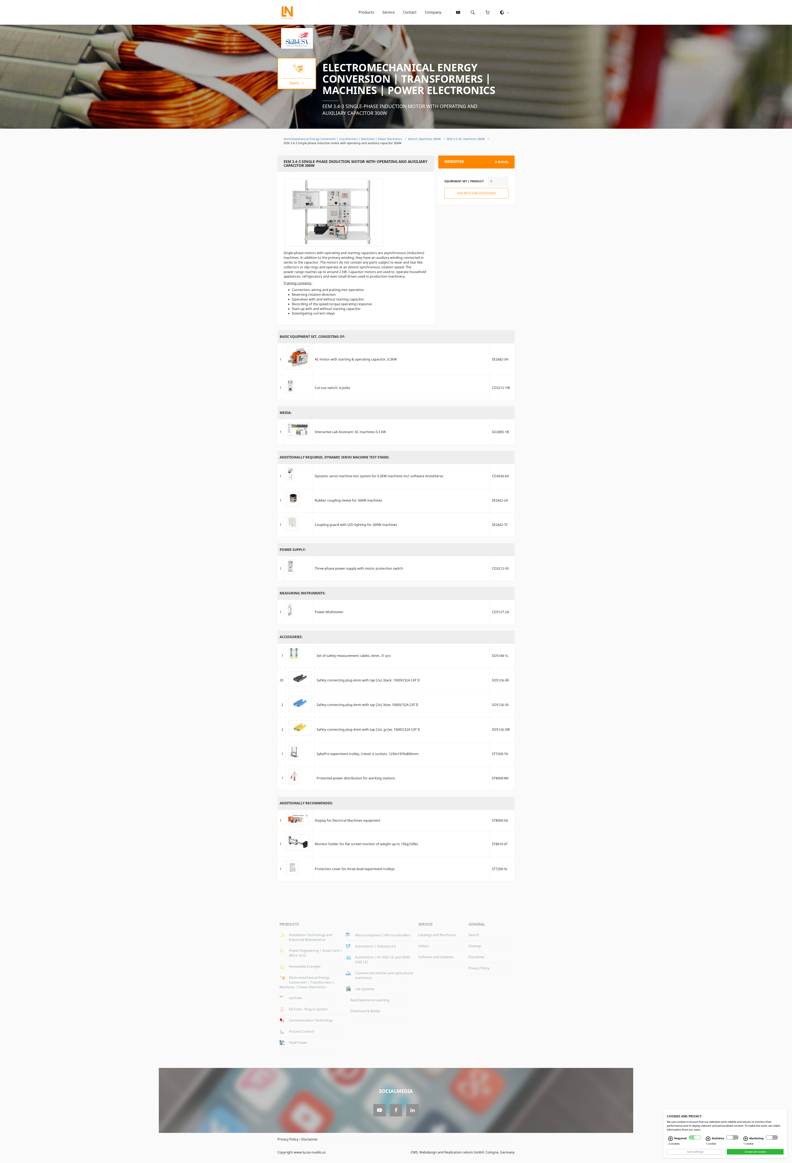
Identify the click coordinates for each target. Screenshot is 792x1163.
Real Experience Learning (369, 1000)
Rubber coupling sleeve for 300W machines (348, 500)
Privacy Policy (478, 968)
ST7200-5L (500, 869)
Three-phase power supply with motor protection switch (359, 568)
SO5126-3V (500, 704)
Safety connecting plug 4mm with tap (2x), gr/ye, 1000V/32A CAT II (368, 729)
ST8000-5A (500, 820)
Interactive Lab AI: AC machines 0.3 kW (350, 432)
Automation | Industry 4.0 (375, 946)
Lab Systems (365, 989)
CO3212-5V (500, 568)
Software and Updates (435, 957)
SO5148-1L (500, 655)
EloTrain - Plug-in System (308, 1009)
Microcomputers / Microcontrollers (383, 935)
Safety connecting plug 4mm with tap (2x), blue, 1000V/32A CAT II (367, 704)
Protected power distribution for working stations (356, 778)
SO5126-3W (501, 729)
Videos (423, 946)
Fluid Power (298, 1042)
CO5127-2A (500, 612)
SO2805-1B (500, 432)
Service (388, 12)
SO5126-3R (500, 680)
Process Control (301, 1031)
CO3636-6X (500, 476)
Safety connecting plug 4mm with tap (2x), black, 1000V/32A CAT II (368, 680)
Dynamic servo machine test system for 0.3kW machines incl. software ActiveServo (379, 476)
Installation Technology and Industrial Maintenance (310, 937)
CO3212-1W (501, 387)
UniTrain (295, 998)
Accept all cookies (755, 1152)
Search (473, 935)
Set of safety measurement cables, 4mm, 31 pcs (354, 655)
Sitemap (474, 946)
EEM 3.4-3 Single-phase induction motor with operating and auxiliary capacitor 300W (399, 109)
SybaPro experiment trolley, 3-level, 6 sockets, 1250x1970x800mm (367, 754)
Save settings (695, 1152)
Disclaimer (476, 957)
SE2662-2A (500, 500)
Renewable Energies (305, 966)
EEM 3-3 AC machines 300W (466, 139)
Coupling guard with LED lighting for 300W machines (356, 524)
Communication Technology (311, 1020)
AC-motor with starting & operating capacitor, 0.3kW (356, 359)
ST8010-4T (500, 844)
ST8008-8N (500, 778)
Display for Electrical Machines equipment (347, 820)
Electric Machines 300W (424, 139)
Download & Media (365, 1011)
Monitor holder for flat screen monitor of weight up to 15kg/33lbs (366, 844)
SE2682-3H (500, 359)
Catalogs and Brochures (437, 935)
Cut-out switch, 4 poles (332, 387)
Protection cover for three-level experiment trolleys (355, 869)
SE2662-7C (500, 524)
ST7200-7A (500, 754)
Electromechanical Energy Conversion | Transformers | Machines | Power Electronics (408, 78)
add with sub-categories (476, 193)
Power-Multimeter (329, 612)
